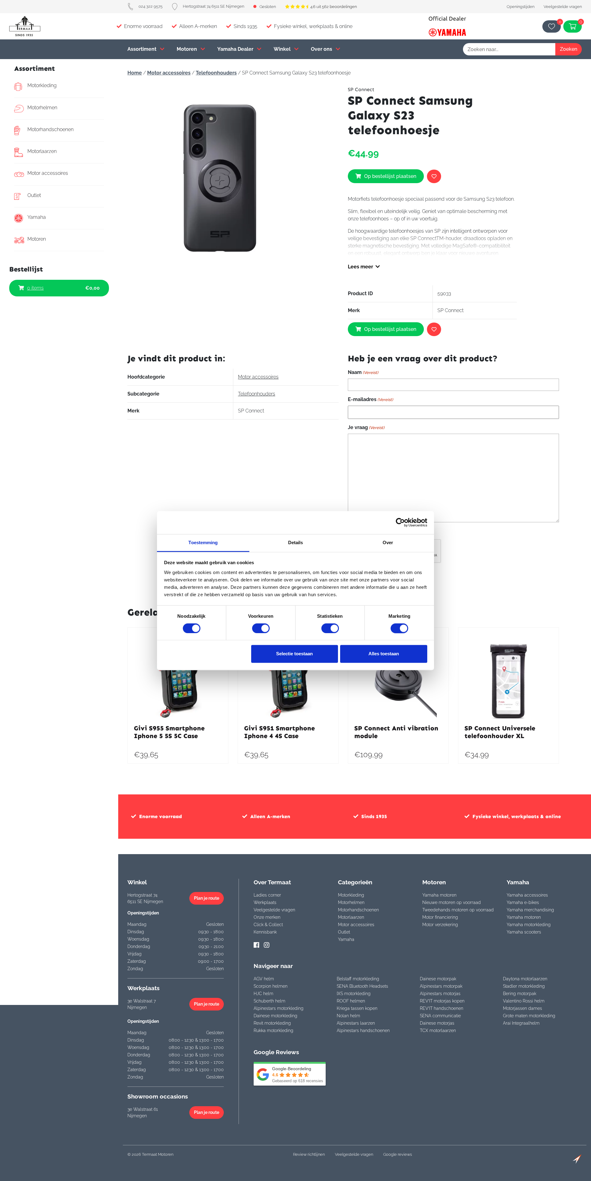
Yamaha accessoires (527, 895)
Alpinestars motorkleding (279, 1008)
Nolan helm (348, 1015)
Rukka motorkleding (273, 1030)
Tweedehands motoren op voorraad (458, 909)
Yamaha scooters (524, 932)
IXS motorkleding (354, 993)
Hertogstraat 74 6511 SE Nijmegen (213, 6)
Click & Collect (268, 924)
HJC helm (263, 993)
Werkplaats (265, 902)
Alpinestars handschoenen (363, 1030)
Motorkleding (42, 85)
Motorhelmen (42, 107)
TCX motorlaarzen (438, 1030)
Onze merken (267, 917)
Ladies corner (267, 895)
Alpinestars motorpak (441, 986)
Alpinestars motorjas (440, 993)
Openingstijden (520, 6)
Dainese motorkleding (275, 1015)
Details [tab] (295, 542)
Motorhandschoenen (50, 129)
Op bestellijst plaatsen (390, 176)
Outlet (34, 195)
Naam (363, 372)
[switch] (261, 628)
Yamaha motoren (439, 895)
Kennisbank (265, 932)
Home (134, 73)
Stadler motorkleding (524, 986)
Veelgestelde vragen (563, 6)
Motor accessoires (47, 173)
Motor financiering (440, 917)
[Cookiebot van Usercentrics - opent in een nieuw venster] (400, 522)
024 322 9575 (151, 6)
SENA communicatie (440, 1015)
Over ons (322, 49)
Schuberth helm (269, 1000)
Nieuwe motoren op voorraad (451, 902)
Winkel (283, 49)
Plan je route (206, 898)
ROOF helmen (351, 1000)
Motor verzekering (440, 924)
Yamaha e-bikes (523, 902)
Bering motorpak (519, 993)
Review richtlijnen (309, 1154)
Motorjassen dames (522, 1008)
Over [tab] (388, 542)
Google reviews (397, 1154)
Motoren (187, 49)
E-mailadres (370, 399)
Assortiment (142, 49)
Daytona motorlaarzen (525, 978)
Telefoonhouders (216, 73)
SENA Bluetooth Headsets (362, 986)
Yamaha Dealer (236, 49)
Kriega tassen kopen (357, 1008)
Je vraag (366, 427)
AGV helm (264, 978)
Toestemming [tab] (203, 542)
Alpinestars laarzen (356, 1023)
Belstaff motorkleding (358, 978)
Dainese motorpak (438, 978)
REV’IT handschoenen (441, 1008)
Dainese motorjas (437, 1023)
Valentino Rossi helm (524, 1000)
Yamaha (36, 217)
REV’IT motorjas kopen (442, 1000)
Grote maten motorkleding (529, 1015)
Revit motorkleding (272, 1023)
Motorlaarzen (42, 151)
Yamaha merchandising (530, 909)
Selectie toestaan (294, 654)
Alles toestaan (383, 654)
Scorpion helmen (270, 986)
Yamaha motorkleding (529, 924)
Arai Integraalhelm (521, 1023)
